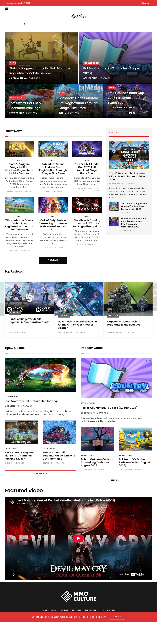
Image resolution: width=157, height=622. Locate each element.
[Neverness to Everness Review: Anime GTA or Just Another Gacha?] (29, 299)
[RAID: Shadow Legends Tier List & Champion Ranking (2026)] (21, 432)
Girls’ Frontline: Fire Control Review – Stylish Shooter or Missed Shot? (125, 320)
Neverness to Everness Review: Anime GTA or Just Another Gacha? (29, 325)
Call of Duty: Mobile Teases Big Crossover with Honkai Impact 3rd (53, 225)
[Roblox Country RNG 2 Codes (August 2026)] (115, 58)
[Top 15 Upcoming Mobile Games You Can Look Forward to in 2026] (114, 206)
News (13, 63)
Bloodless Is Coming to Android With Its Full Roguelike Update (87, 223)
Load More (53, 260)
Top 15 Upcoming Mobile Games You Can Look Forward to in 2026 (134, 206)
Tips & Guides (17, 97)
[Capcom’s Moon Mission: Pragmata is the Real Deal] (78, 299)
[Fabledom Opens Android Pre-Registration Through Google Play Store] (53, 149)
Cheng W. (47, 248)
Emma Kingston (116, 184)
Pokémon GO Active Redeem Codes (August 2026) (134, 462)
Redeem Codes (92, 63)
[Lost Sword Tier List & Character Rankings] (40, 375)
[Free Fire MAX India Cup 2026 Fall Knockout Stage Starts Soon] (87, 149)
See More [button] (39, 473)
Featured (76, 610)
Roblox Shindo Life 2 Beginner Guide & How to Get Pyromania (59, 455)
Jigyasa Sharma (18, 78)
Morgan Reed (16, 113)
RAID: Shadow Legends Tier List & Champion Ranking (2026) (19, 455)
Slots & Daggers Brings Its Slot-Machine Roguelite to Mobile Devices (19, 168)
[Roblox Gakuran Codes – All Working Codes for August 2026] (97, 439)
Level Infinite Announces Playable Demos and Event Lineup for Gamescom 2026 (134, 222)
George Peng (90, 78)
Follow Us (145, 3)
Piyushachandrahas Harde (124, 110)
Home (44, 610)
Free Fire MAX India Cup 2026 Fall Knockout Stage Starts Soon (127, 98)
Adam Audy (13, 251)
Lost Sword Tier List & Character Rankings (31, 401)
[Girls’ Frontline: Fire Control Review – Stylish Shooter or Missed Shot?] (128, 296)
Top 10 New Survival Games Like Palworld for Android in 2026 (127, 176)
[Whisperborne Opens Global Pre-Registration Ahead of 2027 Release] (19, 205)
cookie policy (99, 616)
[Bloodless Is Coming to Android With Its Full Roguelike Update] (87, 205)
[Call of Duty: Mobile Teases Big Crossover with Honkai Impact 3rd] (53, 205)
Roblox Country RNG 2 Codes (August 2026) (109, 407)
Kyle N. (62, 113)
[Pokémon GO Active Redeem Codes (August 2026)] (136, 439)
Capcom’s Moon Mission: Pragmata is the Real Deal (75, 323)
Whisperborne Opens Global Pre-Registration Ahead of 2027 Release (19, 225)
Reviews (14, 315)
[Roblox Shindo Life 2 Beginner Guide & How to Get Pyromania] (59, 432)
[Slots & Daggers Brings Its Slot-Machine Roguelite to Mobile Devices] (41, 58)
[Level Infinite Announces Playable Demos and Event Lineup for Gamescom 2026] (114, 221)
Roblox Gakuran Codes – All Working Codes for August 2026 (97, 462)
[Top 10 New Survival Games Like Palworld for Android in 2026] (129, 155)
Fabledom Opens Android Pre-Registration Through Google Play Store (78, 103)
